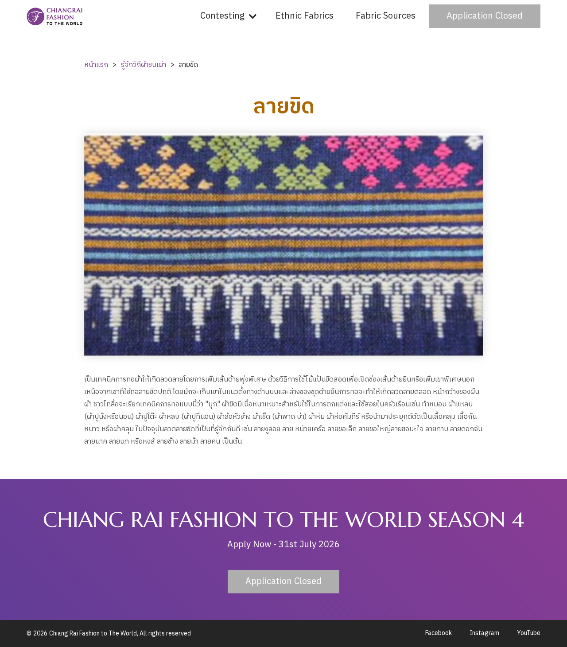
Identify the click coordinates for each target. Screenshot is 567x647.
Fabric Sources (386, 16)
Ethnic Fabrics (305, 16)
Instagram (484, 633)
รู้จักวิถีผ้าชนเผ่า (143, 65)
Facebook (438, 633)
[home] (55, 16)
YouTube (528, 633)
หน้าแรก (96, 65)
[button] (226, 16)
